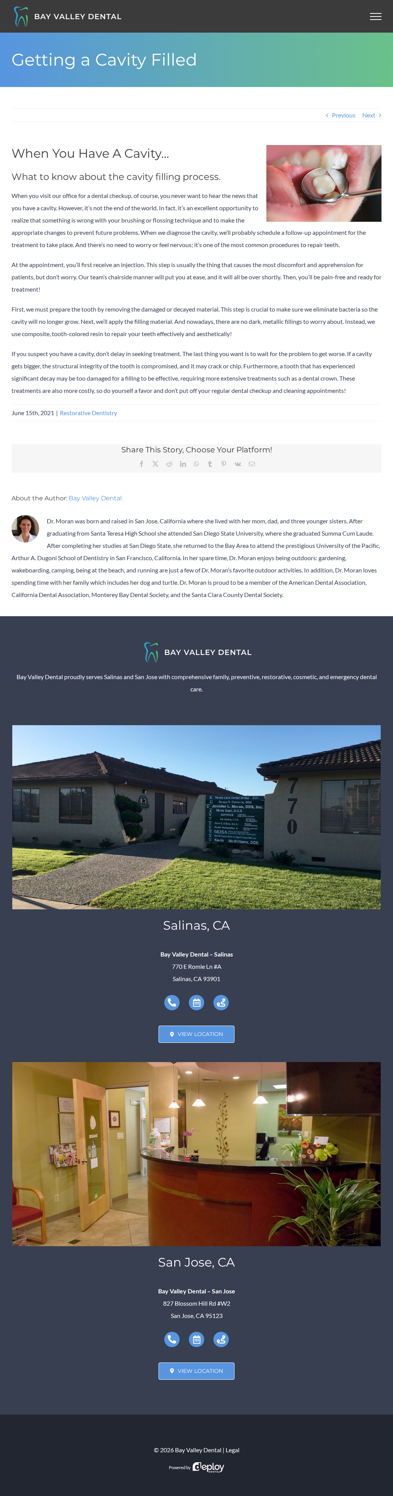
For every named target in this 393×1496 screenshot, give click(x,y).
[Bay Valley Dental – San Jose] (196, 1065)
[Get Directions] (221, 1002)
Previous (343, 115)
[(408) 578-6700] (172, 1339)
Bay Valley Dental (95, 498)
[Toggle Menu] (376, 16)
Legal (232, 1449)
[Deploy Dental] (208, 1467)
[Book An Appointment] (196, 1002)
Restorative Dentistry (88, 412)
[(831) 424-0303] (172, 1002)
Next (368, 115)
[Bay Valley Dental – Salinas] (196, 728)
